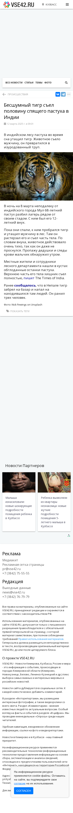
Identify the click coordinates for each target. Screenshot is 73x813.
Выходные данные (16, 588)
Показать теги (19, 311)
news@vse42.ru (13, 592)
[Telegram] (63, 94)
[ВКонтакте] (57, 94)
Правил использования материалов (40, 639)
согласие (20, 783)
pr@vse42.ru (11, 569)
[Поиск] (66, 83)
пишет (29, 278)
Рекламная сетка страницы (23, 564)
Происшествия (18, 94)
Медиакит (10, 560)
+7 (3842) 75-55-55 (15, 573)
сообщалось (25, 285)
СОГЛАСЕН (23, 790)
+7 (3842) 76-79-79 (15, 597)
